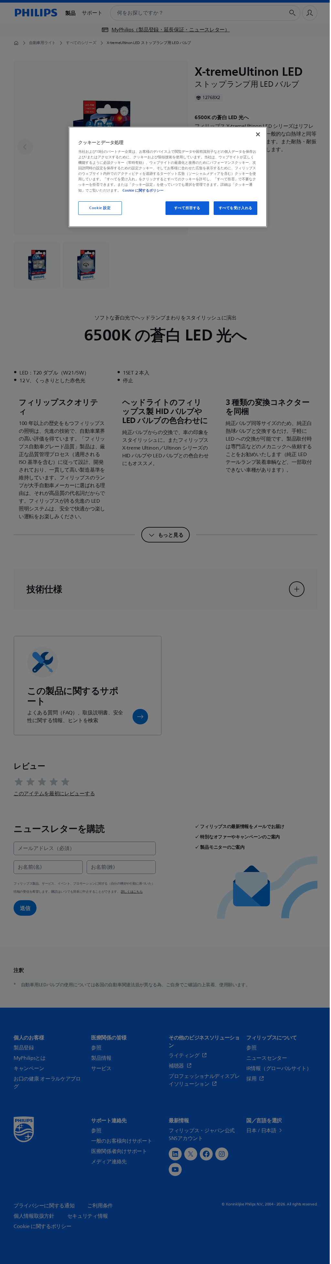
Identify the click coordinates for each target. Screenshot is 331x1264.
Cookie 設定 (100, 208)
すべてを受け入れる (235, 208)
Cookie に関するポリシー (143, 190)
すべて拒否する (187, 208)
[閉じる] (258, 134)
